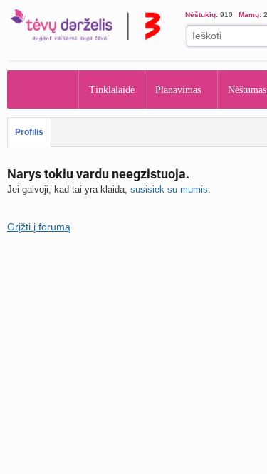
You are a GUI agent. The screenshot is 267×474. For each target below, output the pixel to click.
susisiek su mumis (169, 189)
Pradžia (43, 89)
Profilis (29, 132)
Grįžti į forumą (38, 226)
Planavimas (178, 90)
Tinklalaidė (112, 90)
